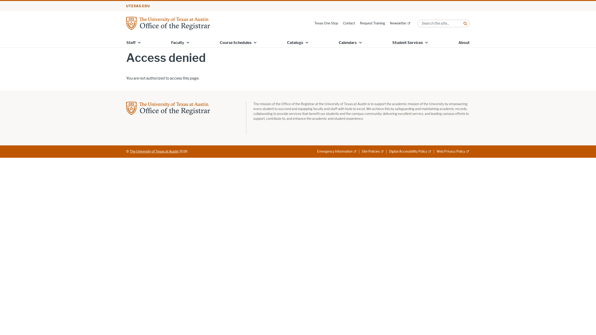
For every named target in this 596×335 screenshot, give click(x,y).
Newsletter (398, 23)
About (464, 42)
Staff (130, 42)
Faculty (177, 42)
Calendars (348, 42)
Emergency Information (334, 152)
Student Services (407, 42)
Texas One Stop (326, 23)
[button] (139, 42)
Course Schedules (235, 42)
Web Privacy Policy (451, 152)
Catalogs (295, 42)
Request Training (372, 23)
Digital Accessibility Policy (408, 152)
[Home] (168, 23)
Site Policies (371, 152)
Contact (349, 23)
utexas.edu (138, 6)
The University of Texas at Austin (154, 152)
